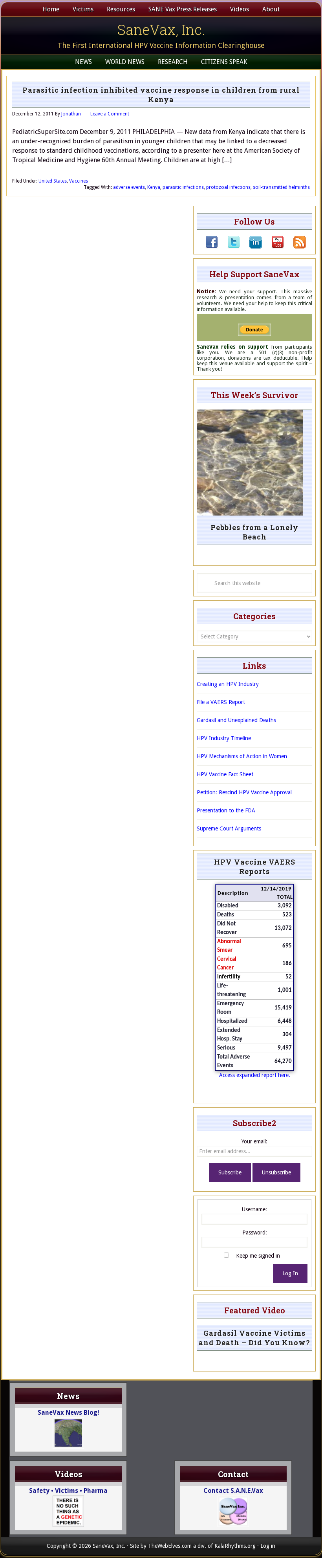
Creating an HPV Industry (228, 684)
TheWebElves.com (170, 1546)
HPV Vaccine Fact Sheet (225, 774)
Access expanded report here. (254, 1075)
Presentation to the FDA (226, 810)
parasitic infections (183, 187)
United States (52, 181)
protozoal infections (228, 187)
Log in (267, 1546)
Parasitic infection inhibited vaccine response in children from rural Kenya (161, 94)
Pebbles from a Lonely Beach (254, 532)
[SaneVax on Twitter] (229, 246)
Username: (254, 1209)
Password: (254, 1232)
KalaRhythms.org (235, 1546)
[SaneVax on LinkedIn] (251, 246)
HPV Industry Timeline (224, 738)
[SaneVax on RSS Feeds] (295, 246)
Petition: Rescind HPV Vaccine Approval (244, 792)
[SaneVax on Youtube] (273, 246)
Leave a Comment (109, 114)
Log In (290, 1273)
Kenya (153, 187)
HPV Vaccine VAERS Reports (254, 866)
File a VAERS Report (221, 702)
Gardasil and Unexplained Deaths (236, 720)
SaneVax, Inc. (161, 29)
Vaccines (78, 181)
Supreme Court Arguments (229, 828)
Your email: (254, 1141)
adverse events (129, 187)
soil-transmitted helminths (281, 187)
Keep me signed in (258, 1256)
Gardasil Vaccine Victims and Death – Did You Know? (254, 1337)
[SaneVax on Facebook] (211, 246)
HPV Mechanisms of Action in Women (242, 756)
